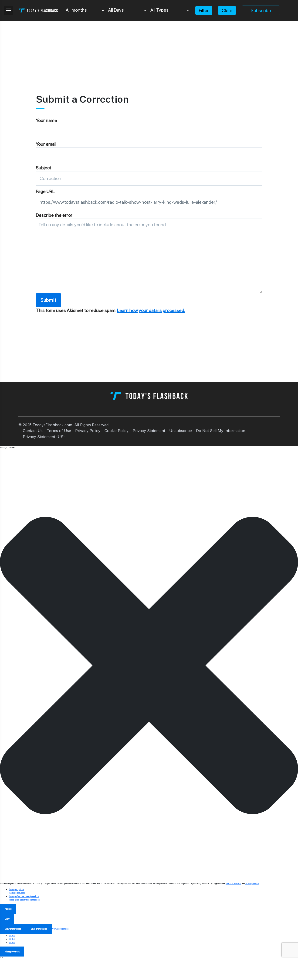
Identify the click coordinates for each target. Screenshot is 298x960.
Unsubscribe (180, 430)
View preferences (13, 928)
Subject (43, 167)
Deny (7, 918)
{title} (12, 935)
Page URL (45, 191)
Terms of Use (59, 430)
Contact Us (33, 430)
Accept (8, 908)
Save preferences (39, 928)
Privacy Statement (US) (44, 436)
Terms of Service (233, 883)
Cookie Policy (117, 430)
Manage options (16, 889)
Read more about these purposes (24, 899)
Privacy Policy (87, 430)
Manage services (17, 892)
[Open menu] (8, 10)
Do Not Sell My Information (220, 430)
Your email (46, 144)
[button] (149, 665)
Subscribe (261, 10)
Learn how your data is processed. (151, 310)
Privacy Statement (149, 430)
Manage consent (12, 951)
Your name (46, 120)
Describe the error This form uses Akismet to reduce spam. (110, 262)
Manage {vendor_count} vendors (24, 896)
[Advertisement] (149, 53)
